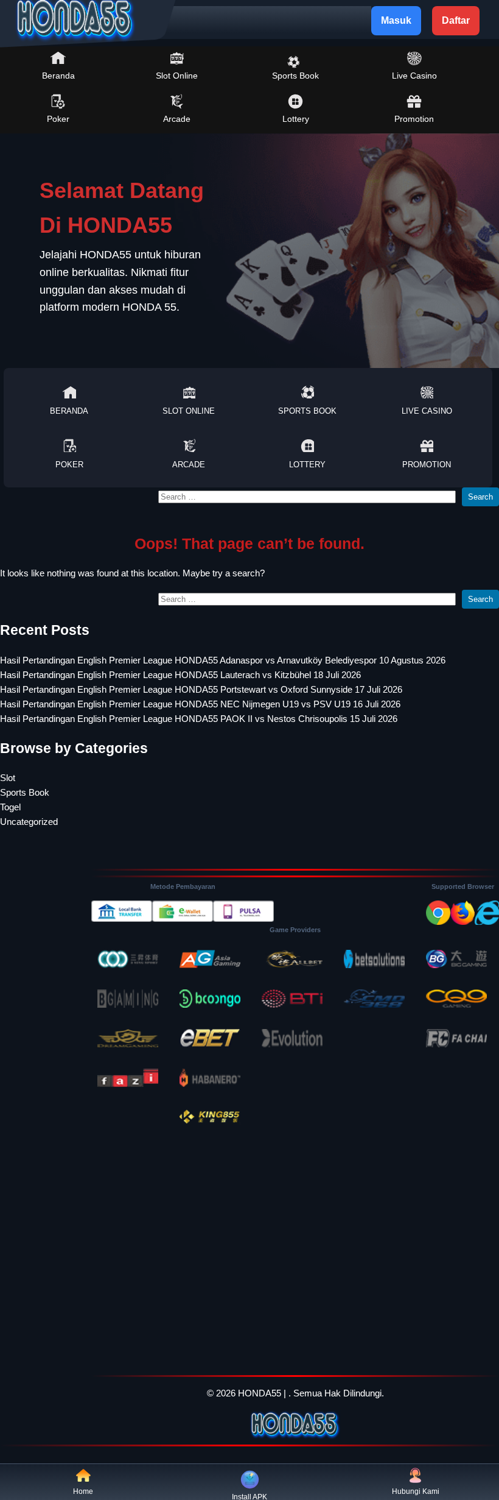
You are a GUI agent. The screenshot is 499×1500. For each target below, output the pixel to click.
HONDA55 (259, 1393)
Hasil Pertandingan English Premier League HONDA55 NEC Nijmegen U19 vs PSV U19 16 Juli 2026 (200, 704)
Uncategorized (29, 821)
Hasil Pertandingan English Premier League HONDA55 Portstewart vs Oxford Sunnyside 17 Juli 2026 (201, 689)
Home (83, 1491)
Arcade (176, 119)
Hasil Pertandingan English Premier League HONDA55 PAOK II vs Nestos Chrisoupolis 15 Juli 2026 (198, 718)
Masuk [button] (396, 20)
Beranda (58, 75)
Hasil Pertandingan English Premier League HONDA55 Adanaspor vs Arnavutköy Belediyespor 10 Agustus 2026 (222, 660)
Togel (10, 807)
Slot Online (177, 75)
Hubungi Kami (415, 1491)
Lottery (295, 119)
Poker (58, 119)
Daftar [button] (456, 20)
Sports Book (295, 75)
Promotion (414, 119)
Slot (7, 778)
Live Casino (414, 75)
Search (480, 496)
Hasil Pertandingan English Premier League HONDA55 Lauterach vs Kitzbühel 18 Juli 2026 (180, 675)
